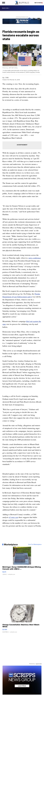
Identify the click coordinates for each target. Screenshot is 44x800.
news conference (35, 258)
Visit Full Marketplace (35, 544)
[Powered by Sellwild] (39, 664)
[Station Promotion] (21, 21)
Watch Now (38, 2)
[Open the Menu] (3, 3)
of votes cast (13, 517)
